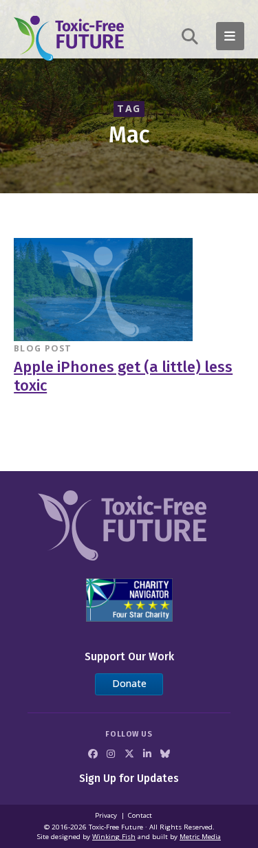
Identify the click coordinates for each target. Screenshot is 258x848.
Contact (140, 815)
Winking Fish (114, 836)
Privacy (106, 815)
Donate (129, 683)
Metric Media (200, 836)
